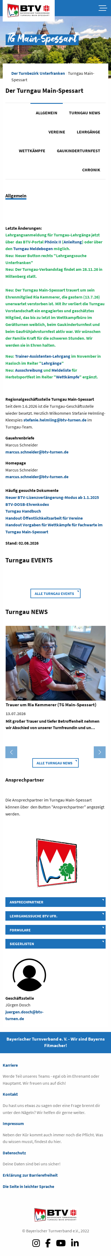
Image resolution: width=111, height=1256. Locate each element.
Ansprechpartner (26, 902)
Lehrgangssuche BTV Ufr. (33, 916)
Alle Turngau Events (54, 593)
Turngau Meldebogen (32, 248)
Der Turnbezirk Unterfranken (38, 73)
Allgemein (46, 112)
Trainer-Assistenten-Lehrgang (42, 356)
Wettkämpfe (32, 150)
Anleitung (73, 241)
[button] (11, 752)
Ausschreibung (29, 370)
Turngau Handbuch (23, 511)
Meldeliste (61, 370)
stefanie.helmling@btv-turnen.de (54, 420)
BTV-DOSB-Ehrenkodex (27, 504)
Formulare (20, 930)
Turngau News (84, 112)
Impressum (13, 1123)
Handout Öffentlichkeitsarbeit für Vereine (44, 518)
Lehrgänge (88, 131)
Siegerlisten (22, 943)
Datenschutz (14, 1152)
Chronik (91, 169)
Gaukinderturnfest (78, 150)
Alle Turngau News (54, 763)
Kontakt (10, 1094)
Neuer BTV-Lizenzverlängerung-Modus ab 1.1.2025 (52, 497)
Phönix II (52, 241)
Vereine (56, 131)
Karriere (10, 1065)
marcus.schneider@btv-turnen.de (36, 452)
